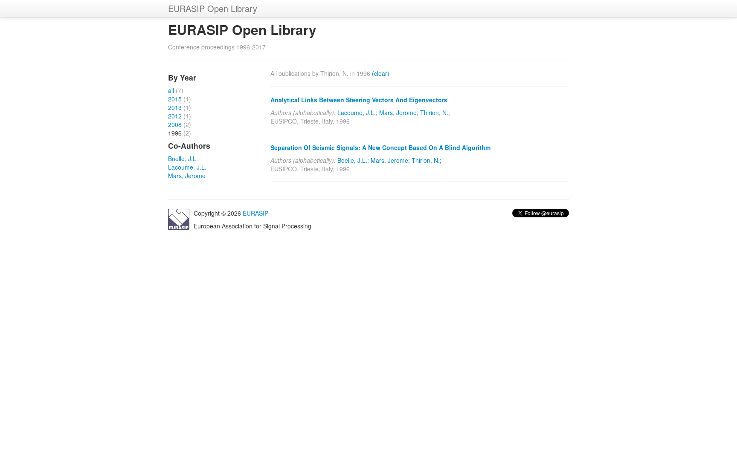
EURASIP (255, 213)
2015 (175, 99)
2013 (175, 107)
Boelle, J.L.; (353, 160)
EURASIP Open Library (212, 8)
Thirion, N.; (435, 112)
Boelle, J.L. (183, 158)
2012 (175, 116)
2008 (175, 124)
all (171, 90)
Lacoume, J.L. (187, 167)
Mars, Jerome (187, 175)
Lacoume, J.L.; (357, 112)
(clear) (380, 73)
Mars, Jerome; (398, 112)
